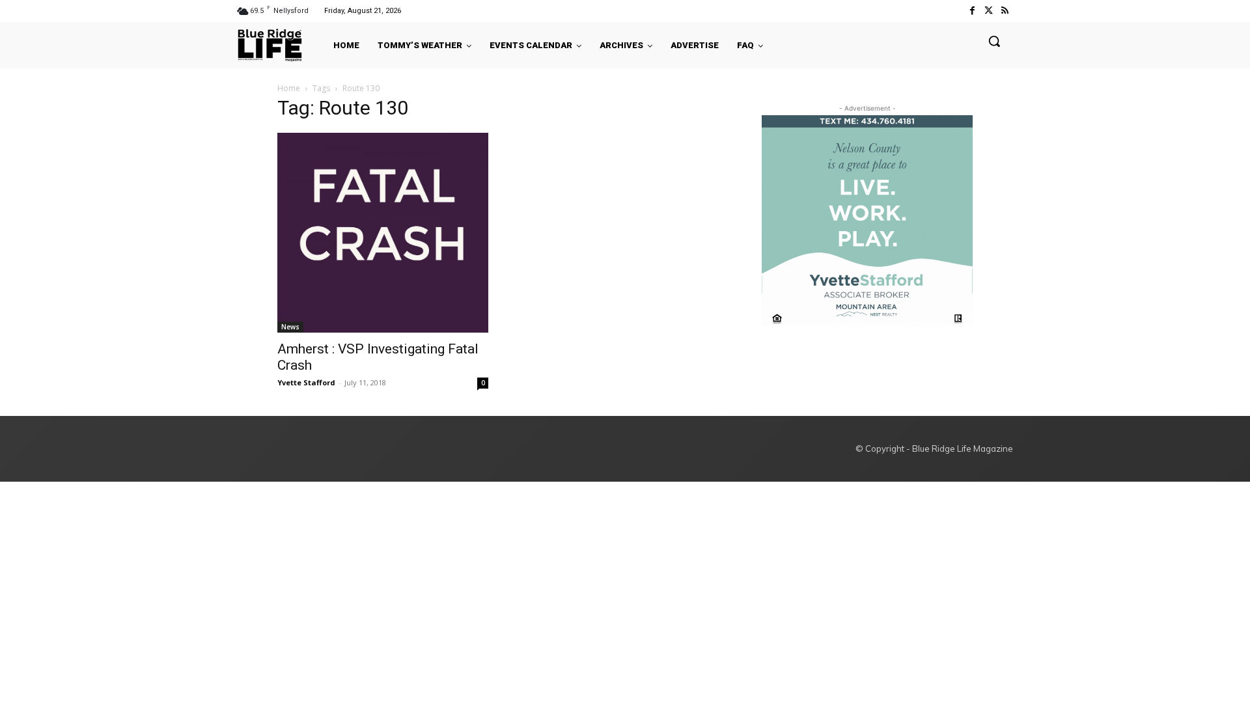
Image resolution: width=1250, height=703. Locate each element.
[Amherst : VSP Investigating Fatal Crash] (382, 233)
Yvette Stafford (306, 382)
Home (288, 88)
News (290, 326)
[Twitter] (988, 11)
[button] (994, 41)
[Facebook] (972, 11)
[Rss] (1005, 11)
